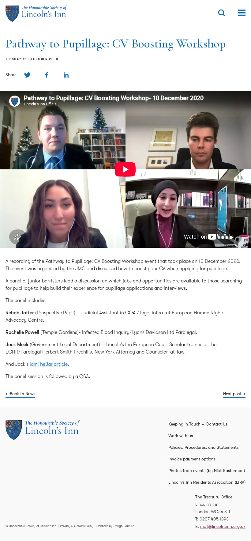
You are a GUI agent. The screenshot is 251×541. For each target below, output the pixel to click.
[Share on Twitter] (27, 74)
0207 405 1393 (214, 518)
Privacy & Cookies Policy (76, 526)
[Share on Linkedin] (65, 74)
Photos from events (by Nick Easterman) (206, 470)
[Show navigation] (242, 13)
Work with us (180, 435)
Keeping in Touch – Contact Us (197, 424)
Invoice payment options (191, 458)
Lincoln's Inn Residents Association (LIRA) (206, 482)
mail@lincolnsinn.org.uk (222, 526)
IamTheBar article (49, 364)
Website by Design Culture (116, 526)
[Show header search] (222, 13)
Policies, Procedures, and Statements (203, 447)
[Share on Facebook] (46, 74)
